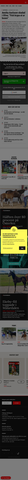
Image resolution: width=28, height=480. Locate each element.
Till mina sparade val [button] (7, 248)
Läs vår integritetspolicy (8, 244)
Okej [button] (22, 248)
